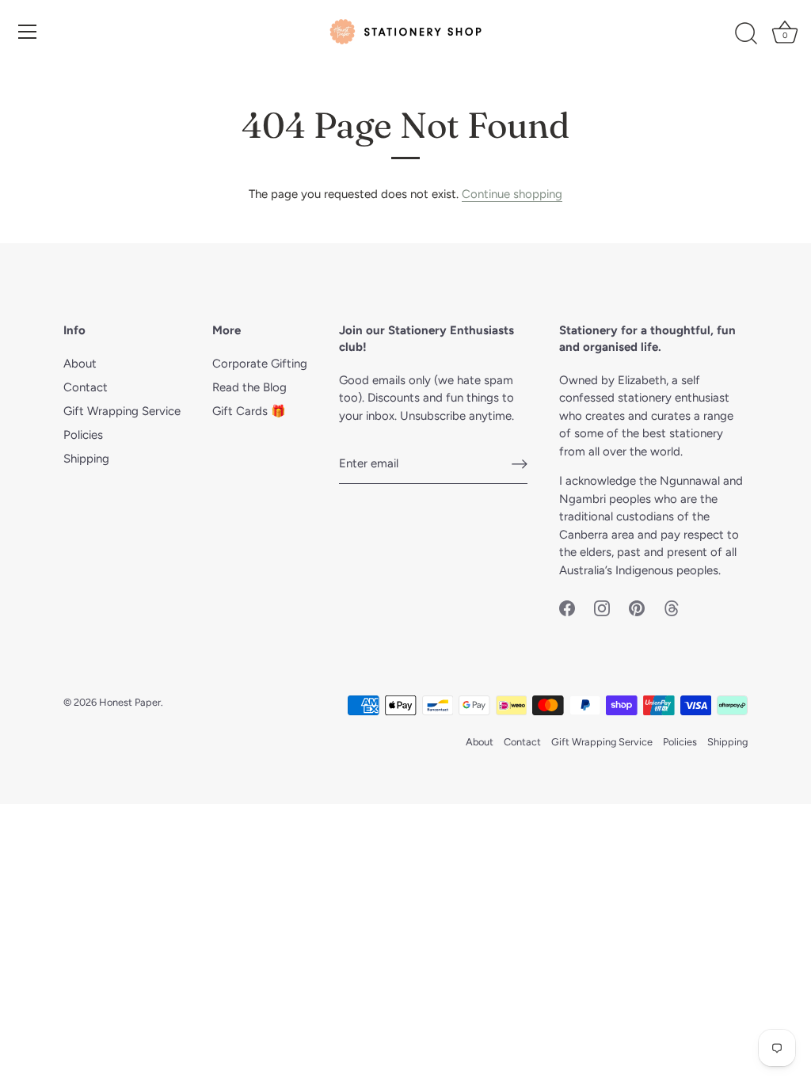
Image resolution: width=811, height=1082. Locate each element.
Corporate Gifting (259, 363)
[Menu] (27, 31)
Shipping (86, 458)
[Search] (746, 34)
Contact (85, 387)
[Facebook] (567, 607)
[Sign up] (519, 464)
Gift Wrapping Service (122, 411)
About (80, 363)
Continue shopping (512, 194)
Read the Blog (249, 387)
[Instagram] (602, 607)
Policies (83, 435)
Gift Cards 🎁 (249, 411)
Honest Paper (130, 702)
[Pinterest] (637, 607)
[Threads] (672, 607)
